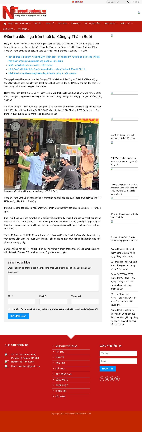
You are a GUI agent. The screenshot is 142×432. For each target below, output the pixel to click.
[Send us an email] (136, 2)
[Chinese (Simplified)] (73, 2)
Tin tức (37, 24)
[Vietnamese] (81, 2)
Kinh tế (50, 24)
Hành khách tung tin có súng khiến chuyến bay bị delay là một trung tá (42, 73)
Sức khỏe (8, 29)
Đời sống (22, 29)
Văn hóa (62, 24)
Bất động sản (92, 24)
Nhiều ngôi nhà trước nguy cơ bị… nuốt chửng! (30, 65)
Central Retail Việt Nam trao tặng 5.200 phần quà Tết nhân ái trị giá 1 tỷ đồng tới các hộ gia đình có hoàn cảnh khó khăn (124, 317)
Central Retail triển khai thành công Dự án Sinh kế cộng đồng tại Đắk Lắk (123, 253)
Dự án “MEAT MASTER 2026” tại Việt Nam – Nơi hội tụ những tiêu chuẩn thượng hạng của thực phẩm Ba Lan (123, 281)
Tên (10, 296)
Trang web (76, 296)
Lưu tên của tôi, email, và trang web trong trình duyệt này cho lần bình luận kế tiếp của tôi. (55, 309)
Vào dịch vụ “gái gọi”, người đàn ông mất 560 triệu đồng (35, 61)
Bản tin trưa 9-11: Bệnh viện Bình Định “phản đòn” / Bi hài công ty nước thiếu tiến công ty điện (54, 57)
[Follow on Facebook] (133, 2)
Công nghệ (110, 24)
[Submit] (128, 2)
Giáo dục (75, 24)
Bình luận (13, 272)
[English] (75, 2)
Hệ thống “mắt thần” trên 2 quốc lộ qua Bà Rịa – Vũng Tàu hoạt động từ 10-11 (46, 69)
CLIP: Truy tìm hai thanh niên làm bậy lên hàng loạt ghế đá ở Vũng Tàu (124, 161)
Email (42, 296)
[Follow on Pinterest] (138, 2)
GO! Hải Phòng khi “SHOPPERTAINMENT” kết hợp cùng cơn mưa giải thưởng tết (124, 299)
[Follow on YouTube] (117, 378)
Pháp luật (125, 24)
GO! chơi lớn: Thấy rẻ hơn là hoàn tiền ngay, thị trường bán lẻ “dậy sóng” (124, 265)
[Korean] (78, 2)
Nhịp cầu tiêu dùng (18, 24)
